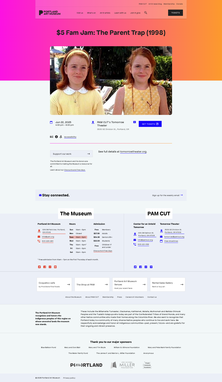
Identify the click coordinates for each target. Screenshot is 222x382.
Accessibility (70, 137)
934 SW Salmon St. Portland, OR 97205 (146, 234)
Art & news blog (155, 4)
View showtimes (171, 241)
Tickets (175, 12)
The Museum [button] (76, 213)
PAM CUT (143, 4)
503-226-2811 (47, 241)
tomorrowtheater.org (133, 151)
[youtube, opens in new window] (55, 267)
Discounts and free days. (75, 170)
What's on (91, 12)
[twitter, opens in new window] (39, 267)
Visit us (80, 12)
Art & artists (105, 12)
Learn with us (120, 12)
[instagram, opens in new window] (50, 267)
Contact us (152, 297)
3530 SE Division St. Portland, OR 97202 (173, 230)
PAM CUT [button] (159, 213)
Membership (169, 4)
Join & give (135, 12)
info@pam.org (48, 236)
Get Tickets (148, 124)
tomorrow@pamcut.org (174, 236)
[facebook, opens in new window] (44, 267)
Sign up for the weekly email (165, 195)
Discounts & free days (103, 251)
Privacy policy (69, 378)
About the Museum (73, 297)
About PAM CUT (92, 297)
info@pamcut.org (145, 240)
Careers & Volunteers (135, 297)
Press (119, 297)
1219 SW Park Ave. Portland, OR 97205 (53, 230)
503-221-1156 (143, 244)
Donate (179, 4)
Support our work (62, 153)
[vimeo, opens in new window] (151, 267)
